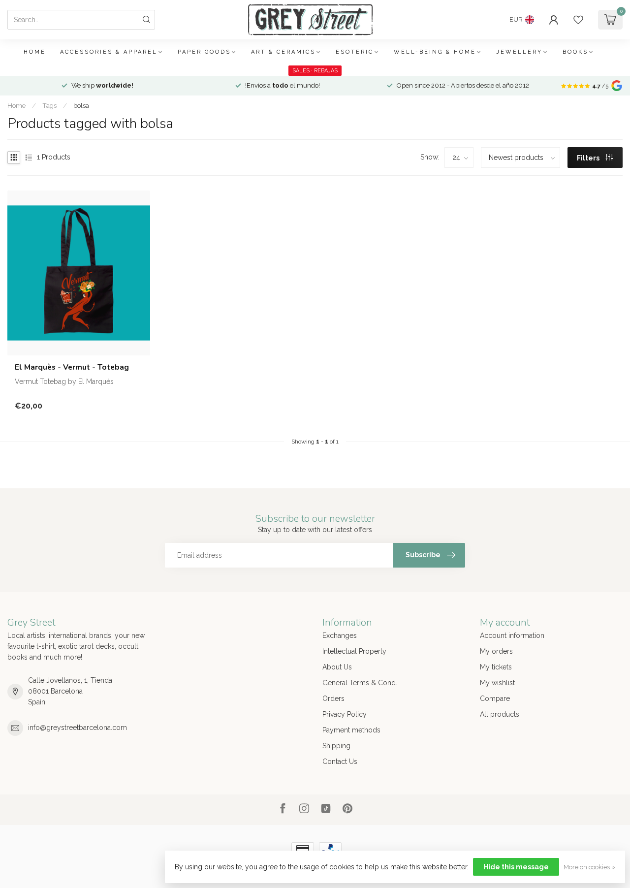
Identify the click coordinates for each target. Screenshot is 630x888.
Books (575, 52)
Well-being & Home (435, 52)
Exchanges (339, 635)
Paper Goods (204, 52)
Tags (49, 105)
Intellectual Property (354, 651)
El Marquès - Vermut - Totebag (72, 367)
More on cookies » (589, 867)
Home (35, 52)
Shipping (336, 746)
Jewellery (519, 52)
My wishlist (497, 683)
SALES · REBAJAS (315, 70)
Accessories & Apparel (109, 52)
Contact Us (339, 761)
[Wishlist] (578, 20)
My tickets (496, 667)
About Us (337, 667)
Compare (495, 698)
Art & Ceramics (283, 52)
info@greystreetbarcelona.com (77, 727)
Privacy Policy (344, 714)
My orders (496, 651)
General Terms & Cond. (359, 683)
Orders (333, 698)
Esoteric (355, 52)
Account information (512, 635)
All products (499, 714)
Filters (589, 158)
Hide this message (516, 867)
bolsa (81, 105)
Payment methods (351, 730)
